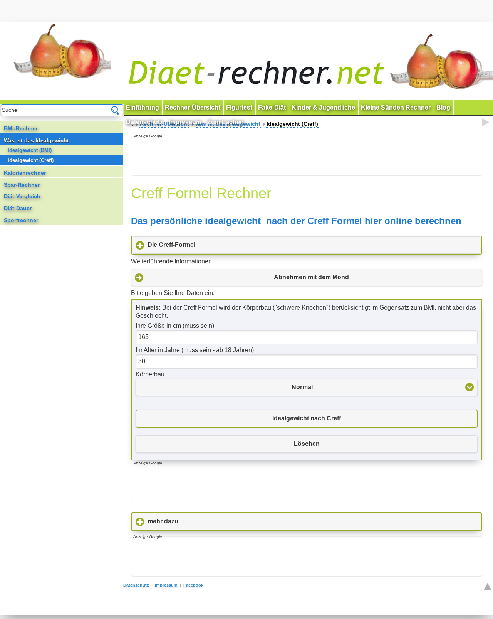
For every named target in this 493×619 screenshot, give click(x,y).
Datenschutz (136, 585)
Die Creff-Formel (207, 244)
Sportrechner (21, 220)
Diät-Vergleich (22, 196)
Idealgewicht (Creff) (31, 160)
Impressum (166, 585)
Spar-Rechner (22, 185)
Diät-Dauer (18, 208)
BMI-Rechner (21, 128)
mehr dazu (199, 521)
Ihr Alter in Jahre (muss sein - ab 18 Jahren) (195, 350)
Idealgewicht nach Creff (306, 418)
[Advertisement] (306, 155)
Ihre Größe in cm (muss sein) (175, 325)
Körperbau (150, 374)
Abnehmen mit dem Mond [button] (311, 277)
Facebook (193, 585)
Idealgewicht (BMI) (30, 150)
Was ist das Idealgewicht (36, 140)
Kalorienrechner (25, 173)
